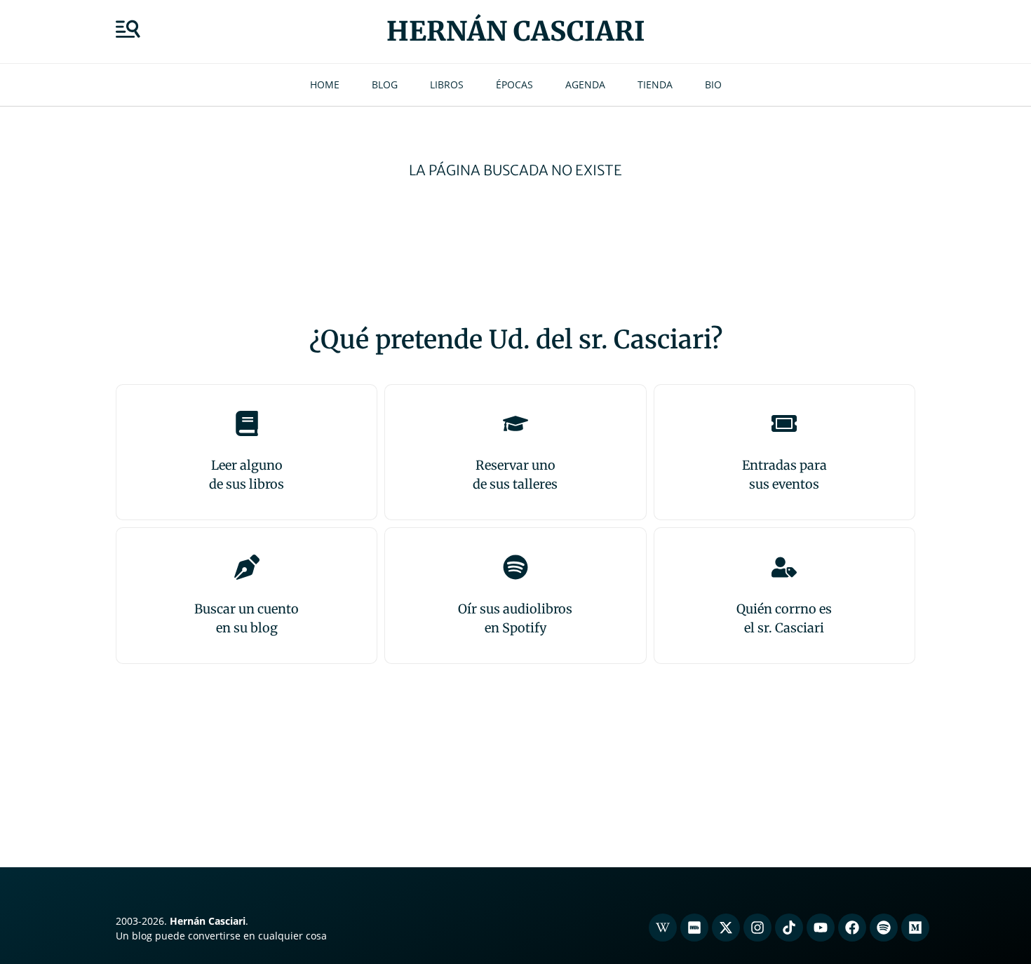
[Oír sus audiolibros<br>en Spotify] (515, 567)
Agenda (585, 84)
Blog (385, 84)
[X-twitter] (726, 928)
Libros (447, 84)
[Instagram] (757, 928)
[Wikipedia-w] (663, 928)
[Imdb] (694, 928)
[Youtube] (821, 928)
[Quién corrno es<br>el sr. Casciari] (784, 567)
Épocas (514, 84)
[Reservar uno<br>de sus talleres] (515, 423)
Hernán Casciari (515, 31)
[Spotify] (884, 928)
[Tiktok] (789, 928)
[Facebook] (852, 928)
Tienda (655, 84)
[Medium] (915, 928)
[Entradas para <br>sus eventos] (784, 423)
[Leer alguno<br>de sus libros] (247, 423)
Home (324, 84)
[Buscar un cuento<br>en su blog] (247, 567)
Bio (713, 84)
